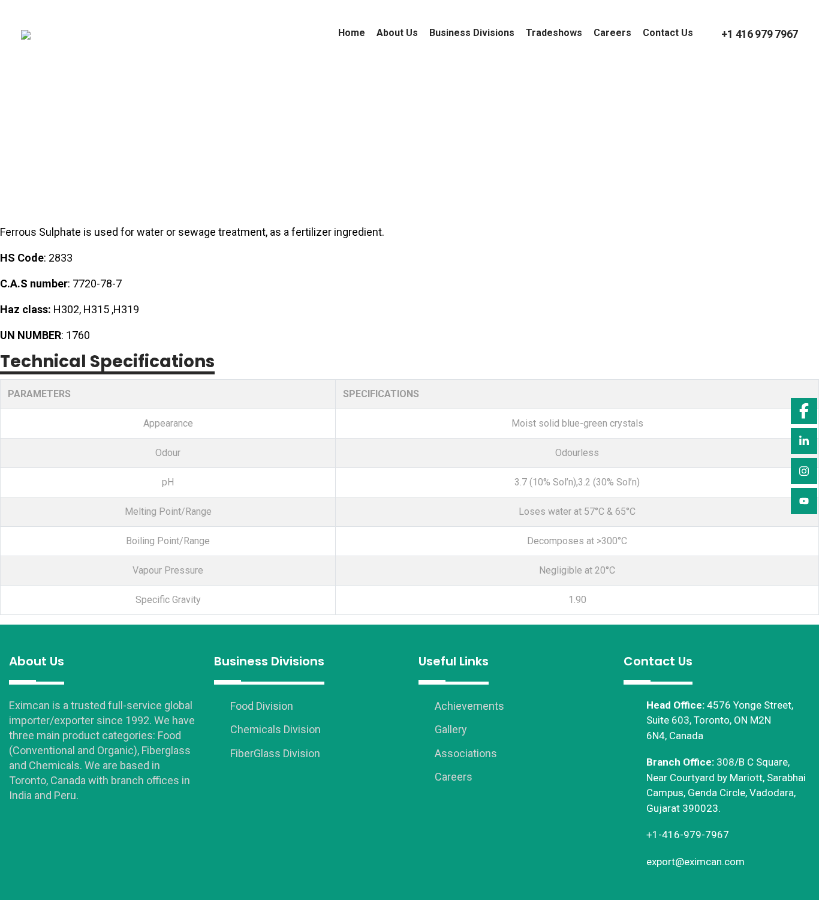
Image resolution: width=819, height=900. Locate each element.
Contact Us (668, 32)
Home (351, 32)
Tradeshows (554, 32)
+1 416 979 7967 (759, 34)
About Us (397, 32)
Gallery (449, 729)
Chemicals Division (274, 729)
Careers (612, 32)
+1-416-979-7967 (687, 835)
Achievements (468, 706)
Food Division (260, 706)
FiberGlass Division (274, 753)
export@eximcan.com (695, 862)
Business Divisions (471, 32)
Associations (464, 753)
